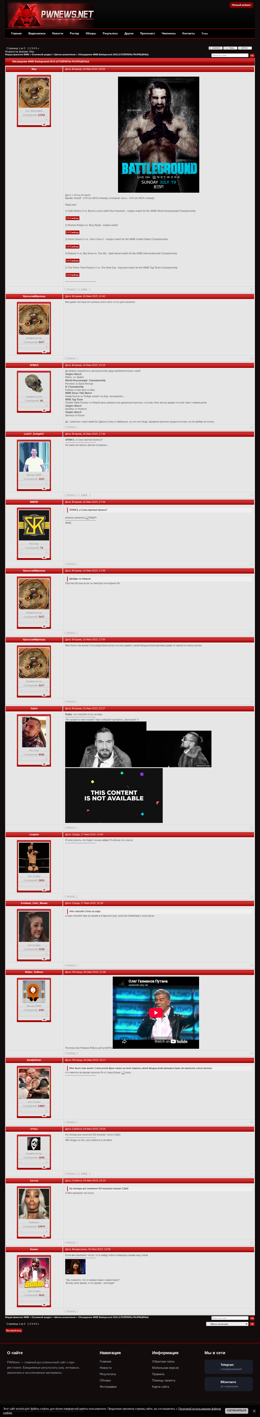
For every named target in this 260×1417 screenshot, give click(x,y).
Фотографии (108, 1386)
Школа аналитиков (65, 54)
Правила (158, 1374)
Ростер (74, 33)
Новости (57, 33)
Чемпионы (169, 33)
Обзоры (91, 33)
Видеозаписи (37, 33)
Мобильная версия (165, 1367)
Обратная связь (163, 1361)
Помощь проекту (164, 1380)
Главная (16, 33)
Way (31, 51)
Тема (205, 33)
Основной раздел (42, 54)
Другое (129, 33)
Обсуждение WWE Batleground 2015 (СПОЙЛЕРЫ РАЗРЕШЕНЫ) (113, 54)
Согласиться (236, 1410)
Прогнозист (147, 33)
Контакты (188, 33)
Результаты (110, 33)
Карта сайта (160, 1386)
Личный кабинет (241, 5)
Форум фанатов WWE (17, 54)
